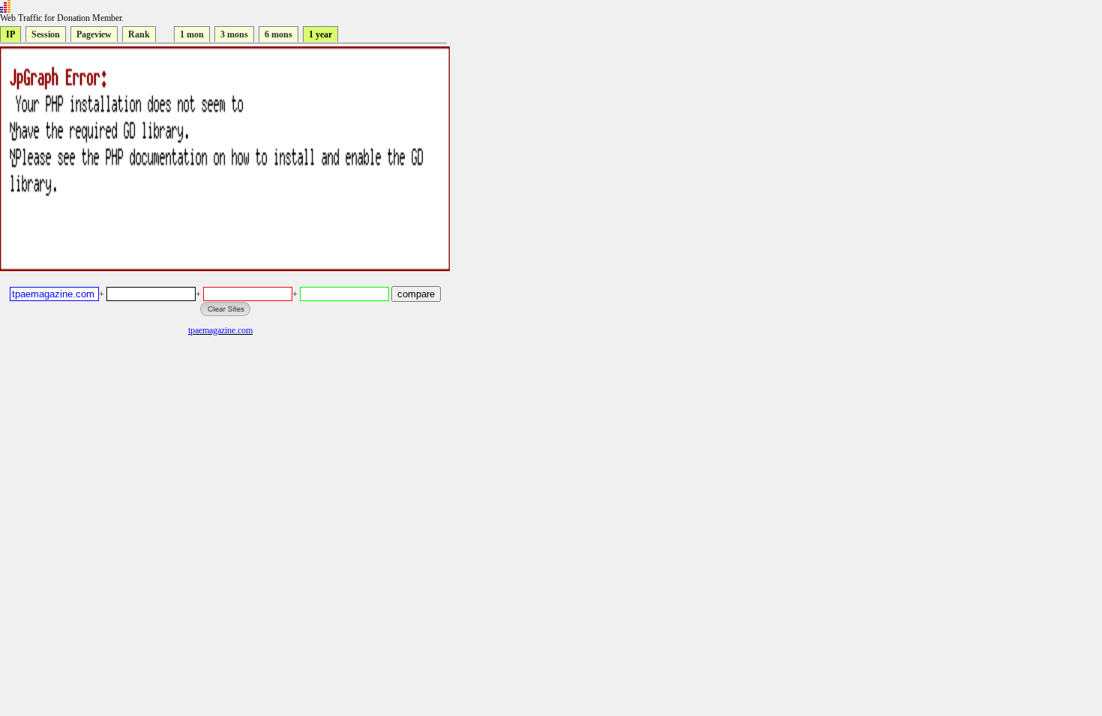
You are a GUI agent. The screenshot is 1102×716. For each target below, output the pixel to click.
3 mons (234, 34)
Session (45, 34)
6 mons (278, 34)
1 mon (192, 34)
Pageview (94, 34)
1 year (320, 34)
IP (10, 34)
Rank (139, 34)
